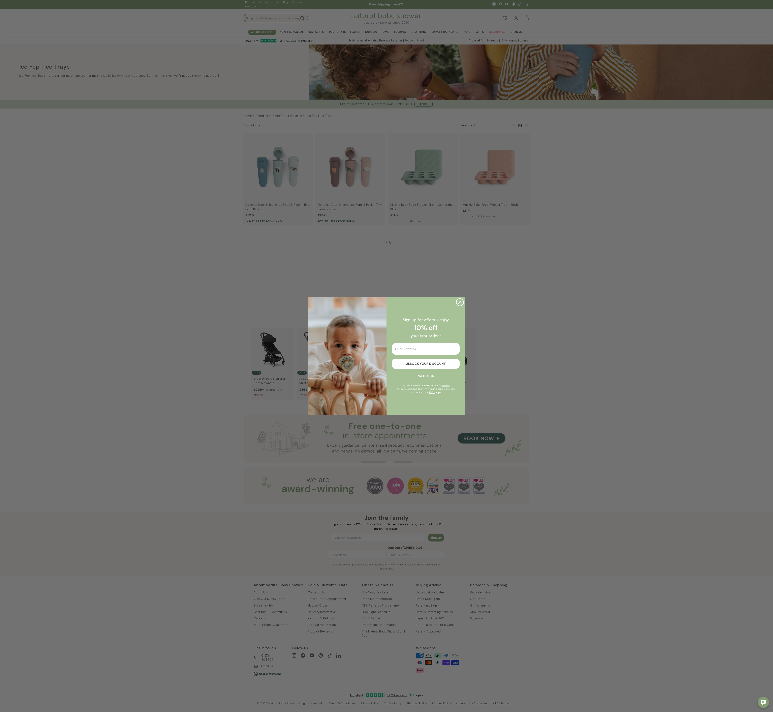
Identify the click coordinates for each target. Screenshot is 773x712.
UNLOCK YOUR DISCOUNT (426, 364)
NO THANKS (426, 376)
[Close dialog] (459, 302)
